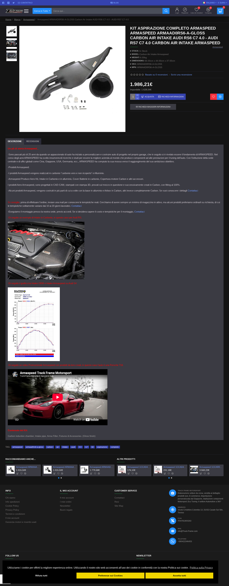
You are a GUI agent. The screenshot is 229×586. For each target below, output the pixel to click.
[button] (58, 478)
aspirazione (102, 447)
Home (8, 19)
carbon (50, 447)
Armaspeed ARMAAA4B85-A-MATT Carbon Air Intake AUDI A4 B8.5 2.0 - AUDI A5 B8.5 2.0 (64, 467)
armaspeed (17, 447)
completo (115, 447)
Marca (17, 19)
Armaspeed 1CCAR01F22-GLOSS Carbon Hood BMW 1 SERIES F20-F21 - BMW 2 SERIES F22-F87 (210, 467)
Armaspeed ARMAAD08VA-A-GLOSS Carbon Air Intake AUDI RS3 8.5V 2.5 (101, 467)
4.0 (80, 447)
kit (92, 447)
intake (65, 447)
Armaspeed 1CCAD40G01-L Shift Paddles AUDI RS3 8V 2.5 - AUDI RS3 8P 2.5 (174, 467)
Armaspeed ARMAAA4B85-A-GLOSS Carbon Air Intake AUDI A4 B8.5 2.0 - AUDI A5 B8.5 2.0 (28, 467)
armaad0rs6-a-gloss (34, 447)
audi (73, 447)
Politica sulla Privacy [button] (201, 567)
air (58, 447)
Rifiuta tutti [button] (41, 575)
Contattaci (193, 190)
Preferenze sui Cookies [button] (110, 575)
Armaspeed (29, 19)
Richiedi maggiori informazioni (154, 107)
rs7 (86, 447)
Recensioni (32, 141)
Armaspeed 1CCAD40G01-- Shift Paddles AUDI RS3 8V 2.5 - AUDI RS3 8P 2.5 (138, 467)
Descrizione (15, 141)
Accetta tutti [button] (179, 575)
